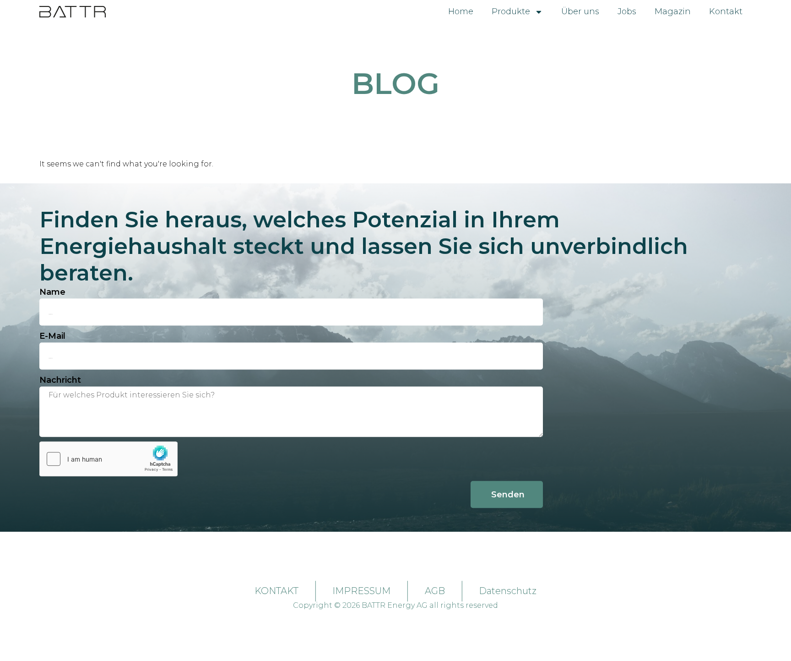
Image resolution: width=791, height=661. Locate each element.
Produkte (511, 11)
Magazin (673, 11)
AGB (435, 590)
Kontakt (725, 11)
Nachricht (60, 380)
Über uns (580, 11)
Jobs (627, 11)
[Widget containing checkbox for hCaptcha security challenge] (108, 458)
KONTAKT (276, 590)
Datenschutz (507, 590)
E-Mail (52, 336)
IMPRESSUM (361, 590)
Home (460, 11)
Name (52, 292)
